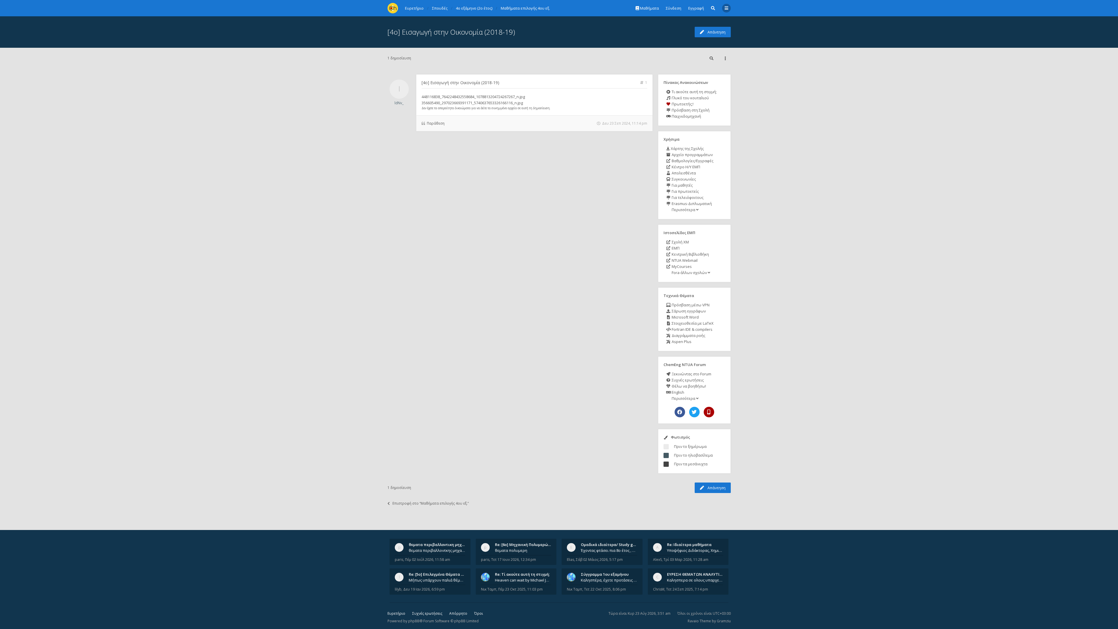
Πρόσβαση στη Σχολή (690, 110)
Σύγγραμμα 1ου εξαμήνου (605, 574)
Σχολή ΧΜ (680, 242)
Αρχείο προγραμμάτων (692, 154)
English (677, 392)
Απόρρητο (458, 613)
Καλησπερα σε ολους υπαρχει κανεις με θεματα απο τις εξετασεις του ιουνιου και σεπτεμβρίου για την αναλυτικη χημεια (695, 580)
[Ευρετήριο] (393, 8)
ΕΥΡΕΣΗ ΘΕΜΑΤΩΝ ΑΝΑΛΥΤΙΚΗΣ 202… (702, 574)
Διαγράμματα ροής (688, 335)
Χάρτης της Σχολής (687, 148)
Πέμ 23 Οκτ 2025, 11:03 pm (520, 589)
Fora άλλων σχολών (689, 272)
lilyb (398, 589)
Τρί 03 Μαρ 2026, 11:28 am (686, 559)
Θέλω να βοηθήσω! (688, 386)
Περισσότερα (683, 209)
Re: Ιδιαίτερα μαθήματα (689, 544)
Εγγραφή (696, 8)
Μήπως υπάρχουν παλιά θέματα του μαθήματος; (437, 580)
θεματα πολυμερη (511, 550)
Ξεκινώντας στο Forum (691, 374)
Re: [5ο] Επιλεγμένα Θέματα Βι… (438, 574)
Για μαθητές (682, 185)
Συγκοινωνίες (683, 179)
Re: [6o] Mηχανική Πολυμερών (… (525, 544)
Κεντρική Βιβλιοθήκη (690, 254)
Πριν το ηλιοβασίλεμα (693, 455)
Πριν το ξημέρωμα (690, 446)
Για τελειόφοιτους (687, 197)
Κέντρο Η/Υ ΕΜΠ (685, 166)
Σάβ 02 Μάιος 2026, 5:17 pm (599, 559)
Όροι (478, 613)
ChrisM (658, 589)
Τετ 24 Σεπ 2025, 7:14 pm (687, 589)
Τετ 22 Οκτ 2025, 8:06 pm (605, 589)
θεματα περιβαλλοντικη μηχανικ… (441, 544)
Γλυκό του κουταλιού (690, 97)
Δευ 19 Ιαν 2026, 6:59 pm (424, 589)
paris (399, 559)
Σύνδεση (673, 8)
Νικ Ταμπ (488, 589)
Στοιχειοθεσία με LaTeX (692, 323)
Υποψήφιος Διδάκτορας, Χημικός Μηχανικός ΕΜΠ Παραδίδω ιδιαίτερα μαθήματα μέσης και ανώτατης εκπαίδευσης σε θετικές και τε (695, 550)
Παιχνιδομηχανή (686, 116)
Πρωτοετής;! (682, 104)
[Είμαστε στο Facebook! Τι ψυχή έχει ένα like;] (680, 412)
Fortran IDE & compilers (691, 329)
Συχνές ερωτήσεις (687, 380)
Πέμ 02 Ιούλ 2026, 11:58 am (427, 559)
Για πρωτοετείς (685, 191)
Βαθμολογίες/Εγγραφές (692, 160)
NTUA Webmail (684, 260)
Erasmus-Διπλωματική (691, 203)
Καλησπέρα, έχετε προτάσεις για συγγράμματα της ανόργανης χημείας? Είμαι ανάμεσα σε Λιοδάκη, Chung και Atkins (609, 580)
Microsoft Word (685, 317)
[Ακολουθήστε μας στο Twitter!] (694, 412)
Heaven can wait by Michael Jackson (523, 580)
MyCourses (681, 266)
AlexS (657, 559)
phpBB (414, 621)
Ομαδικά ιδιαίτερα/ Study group (611, 544)
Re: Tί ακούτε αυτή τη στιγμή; (522, 574)
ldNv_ (399, 102)
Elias (570, 559)
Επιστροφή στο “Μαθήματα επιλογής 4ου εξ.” (430, 503)
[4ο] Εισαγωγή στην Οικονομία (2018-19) (451, 32)
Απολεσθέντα (683, 173)
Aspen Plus (681, 341)
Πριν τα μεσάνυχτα (690, 464)
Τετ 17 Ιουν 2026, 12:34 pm (513, 559)
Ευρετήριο (396, 613)
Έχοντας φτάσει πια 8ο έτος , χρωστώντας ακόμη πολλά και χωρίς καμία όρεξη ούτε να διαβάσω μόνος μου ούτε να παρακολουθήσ (609, 550)
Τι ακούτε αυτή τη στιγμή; (694, 91)
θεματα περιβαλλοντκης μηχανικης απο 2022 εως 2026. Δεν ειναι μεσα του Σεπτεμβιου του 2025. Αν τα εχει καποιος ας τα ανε (437, 550)
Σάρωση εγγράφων (688, 311)
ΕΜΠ (675, 248)
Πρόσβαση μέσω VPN (690, 305)
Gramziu (724, 621)
